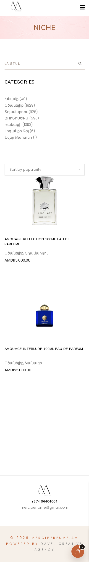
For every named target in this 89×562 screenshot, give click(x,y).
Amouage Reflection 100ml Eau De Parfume (37, 241)
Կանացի (33, 363)
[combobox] (45, 170)
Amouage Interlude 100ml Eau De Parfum (44, 349)
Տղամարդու (36, 253)
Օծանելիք (14, 253)
